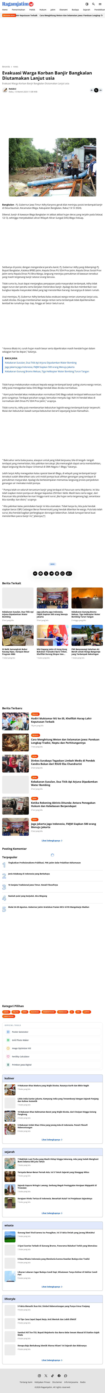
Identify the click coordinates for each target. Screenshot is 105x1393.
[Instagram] (39, 1375)
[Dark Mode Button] (87, 4)
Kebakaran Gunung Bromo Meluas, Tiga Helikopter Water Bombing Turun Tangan (47, 371)
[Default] (96, 90)
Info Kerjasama (71, 1382)
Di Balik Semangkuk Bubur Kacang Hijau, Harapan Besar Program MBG (15, 651)
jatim (35, 756)
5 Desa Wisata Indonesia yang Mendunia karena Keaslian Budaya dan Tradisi (54, 1259)
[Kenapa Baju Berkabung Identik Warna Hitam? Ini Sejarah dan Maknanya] (10, 1349)
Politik (32, 9)
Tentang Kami (26, 1382)
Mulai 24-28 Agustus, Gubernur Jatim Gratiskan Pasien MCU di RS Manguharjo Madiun (48, 907)
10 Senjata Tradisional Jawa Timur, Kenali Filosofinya (33, 885)
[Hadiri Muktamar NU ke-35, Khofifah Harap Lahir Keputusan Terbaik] (15, 721)
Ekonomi (64, 9)
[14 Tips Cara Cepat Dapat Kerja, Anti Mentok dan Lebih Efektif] (10, 1323)
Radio (82, 1382)
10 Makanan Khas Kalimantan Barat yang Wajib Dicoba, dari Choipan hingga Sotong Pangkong (57, 1113)
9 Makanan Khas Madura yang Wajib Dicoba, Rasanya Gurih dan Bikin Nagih (53, 1085)
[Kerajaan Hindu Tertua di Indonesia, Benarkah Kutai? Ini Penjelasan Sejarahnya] (10, 1202)
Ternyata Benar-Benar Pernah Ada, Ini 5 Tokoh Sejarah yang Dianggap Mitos (53, 1172)
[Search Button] (93, 4)
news (52, 564)
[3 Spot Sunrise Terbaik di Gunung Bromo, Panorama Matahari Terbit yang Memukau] (10, 1250)
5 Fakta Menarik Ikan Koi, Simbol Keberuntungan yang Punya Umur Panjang (54, 1306)
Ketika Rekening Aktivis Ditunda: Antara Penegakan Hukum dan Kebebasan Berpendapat (63, 804)
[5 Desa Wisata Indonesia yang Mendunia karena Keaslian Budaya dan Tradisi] (10, 1263)
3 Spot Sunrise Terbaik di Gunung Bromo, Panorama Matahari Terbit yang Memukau (57, 1246)
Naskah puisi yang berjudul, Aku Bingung (27, 896)
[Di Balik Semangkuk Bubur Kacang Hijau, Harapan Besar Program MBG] (17, 635)
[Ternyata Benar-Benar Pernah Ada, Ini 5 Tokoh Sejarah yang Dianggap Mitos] (10, 1176)
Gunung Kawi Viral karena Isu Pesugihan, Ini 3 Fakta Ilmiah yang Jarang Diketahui (56, 1232)
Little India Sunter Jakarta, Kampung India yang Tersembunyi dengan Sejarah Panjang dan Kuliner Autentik (58, 1100)
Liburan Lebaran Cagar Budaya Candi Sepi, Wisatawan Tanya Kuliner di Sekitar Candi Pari (57, 1273)
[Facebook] (40, 573)
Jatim (53, 9)
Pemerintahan (18, 9)
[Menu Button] (100, 4)
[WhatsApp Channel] (65, 1375)
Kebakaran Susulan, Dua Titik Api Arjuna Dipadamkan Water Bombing (41, 362)
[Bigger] (100, 90)
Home (5, 9)
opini (35, 798)
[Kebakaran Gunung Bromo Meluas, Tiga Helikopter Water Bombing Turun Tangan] (87, 598)
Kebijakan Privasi (42, 1382)
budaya (35, 735)
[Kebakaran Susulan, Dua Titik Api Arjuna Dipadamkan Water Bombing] (17, 598)
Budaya (75, 9)
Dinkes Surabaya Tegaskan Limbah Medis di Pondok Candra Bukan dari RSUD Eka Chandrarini (63, 762)
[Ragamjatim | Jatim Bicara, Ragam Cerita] (17, 4)
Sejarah (86, 9)
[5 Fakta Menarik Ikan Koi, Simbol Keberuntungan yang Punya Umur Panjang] (10, 1310)
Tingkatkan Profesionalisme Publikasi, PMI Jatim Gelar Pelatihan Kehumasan (44, 862)
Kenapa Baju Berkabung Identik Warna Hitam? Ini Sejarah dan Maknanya (52, 1345)
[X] (46, 573)
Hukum (43, 9)
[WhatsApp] (62, 573)
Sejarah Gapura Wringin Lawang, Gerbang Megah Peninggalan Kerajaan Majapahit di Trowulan (57, 1186)
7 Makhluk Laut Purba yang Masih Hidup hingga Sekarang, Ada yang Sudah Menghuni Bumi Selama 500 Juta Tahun (58, 1160)
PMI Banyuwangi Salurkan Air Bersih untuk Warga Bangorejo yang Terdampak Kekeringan (86, 651)
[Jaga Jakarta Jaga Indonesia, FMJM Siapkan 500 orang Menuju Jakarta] (52, 598)
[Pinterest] (57, 573)
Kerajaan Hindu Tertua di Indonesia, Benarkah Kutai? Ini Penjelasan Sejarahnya (55, 1198)
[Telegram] (51, 573)
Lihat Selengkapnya (51, 840)
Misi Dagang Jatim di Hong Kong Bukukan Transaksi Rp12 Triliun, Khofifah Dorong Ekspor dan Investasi (52, 652)
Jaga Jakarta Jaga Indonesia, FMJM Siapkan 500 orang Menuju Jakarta (40, 367)
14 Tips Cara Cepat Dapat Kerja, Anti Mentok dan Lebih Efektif (47, 1319)
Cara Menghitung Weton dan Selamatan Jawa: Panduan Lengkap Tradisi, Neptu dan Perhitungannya (65, 741)
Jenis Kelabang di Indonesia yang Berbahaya (29, 874)
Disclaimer (57, 1382)
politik (35, 714)
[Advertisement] (52, 41)
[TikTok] (52, 1375)
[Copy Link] (35, 573)
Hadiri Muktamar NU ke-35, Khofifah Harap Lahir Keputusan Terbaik (61, 720)
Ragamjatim (46, 1387)
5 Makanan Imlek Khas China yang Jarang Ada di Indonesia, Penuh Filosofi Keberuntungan (53, 1126)
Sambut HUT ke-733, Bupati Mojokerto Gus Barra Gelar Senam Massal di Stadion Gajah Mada (58, 1333)
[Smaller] (92, 90)
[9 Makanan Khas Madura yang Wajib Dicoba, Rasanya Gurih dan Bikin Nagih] (10, 1089)
